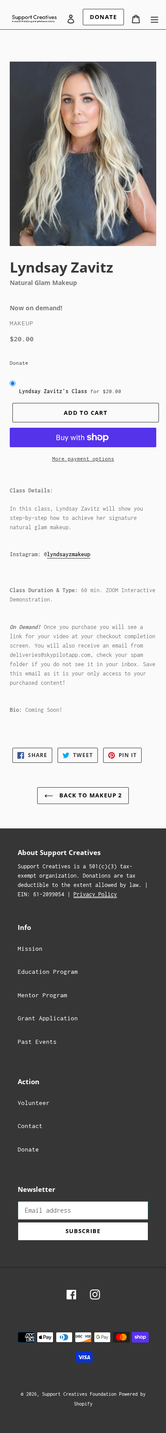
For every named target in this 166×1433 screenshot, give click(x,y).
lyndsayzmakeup (68, 554)
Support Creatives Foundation (80, 1394)
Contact (30, 1125)
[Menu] (154, 18)
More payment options (83, 458)
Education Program (48, 971)
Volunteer (34, 1102)
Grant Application (48, 1018)
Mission (30, 948)
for (70, 391)
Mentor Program (42, 995)
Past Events (37, 1041)
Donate (19, 363)
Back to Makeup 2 (90, 795)
